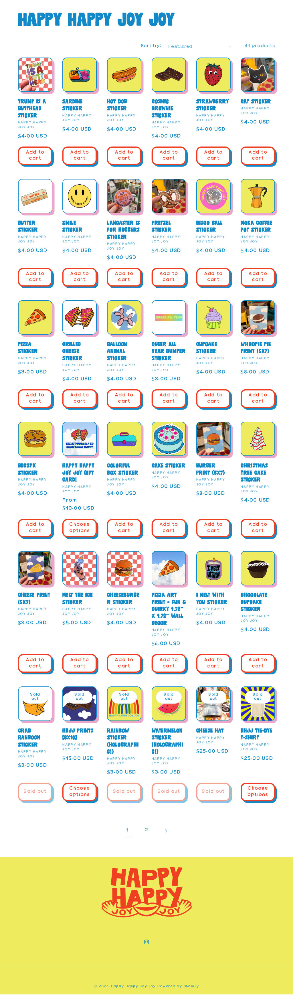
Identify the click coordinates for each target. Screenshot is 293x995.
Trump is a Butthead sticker (32, 108)
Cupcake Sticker (206, 348)
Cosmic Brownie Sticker (162, 108)
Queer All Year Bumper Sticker (169, 351)
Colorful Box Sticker (122, 469)
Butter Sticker (28, 226)
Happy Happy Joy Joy (133, 986)
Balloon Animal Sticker (117, 351)
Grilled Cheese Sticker (72, 351)
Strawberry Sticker (212, 105)
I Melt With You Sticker (211, 598)
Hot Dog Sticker (117, 105)
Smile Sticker (72, 226)
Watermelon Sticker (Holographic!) (167, 741)
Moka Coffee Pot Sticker (256, 226)
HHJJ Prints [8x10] (77, 734)
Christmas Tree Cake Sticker (254, 472)
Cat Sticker (256, 101)
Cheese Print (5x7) (34, 598)
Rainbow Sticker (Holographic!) (123, 741)
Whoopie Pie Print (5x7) (256, 348)
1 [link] (127, 830)
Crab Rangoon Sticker (29, 737)
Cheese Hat (210, 730)
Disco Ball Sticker (209, 226)
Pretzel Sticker (161, 226)
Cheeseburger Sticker (123, 598)
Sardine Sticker (72, 105)
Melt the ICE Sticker (77, 598)
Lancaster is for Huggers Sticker (123, 229)
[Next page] (166, 830)
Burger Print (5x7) (210, 469)
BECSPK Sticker (28, 469)
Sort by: (151, 46)
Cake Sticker (168, 465)
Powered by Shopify (178, 986)
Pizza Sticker (28, 348)
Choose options (79, 528)
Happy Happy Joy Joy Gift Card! (78, 472)
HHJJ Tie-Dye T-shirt (256, 734)
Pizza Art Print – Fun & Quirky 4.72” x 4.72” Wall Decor (169, 608)
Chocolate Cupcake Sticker (254, 601)
